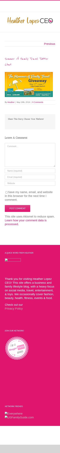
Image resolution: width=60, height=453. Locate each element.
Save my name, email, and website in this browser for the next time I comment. (29, 196)
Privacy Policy (14, 308)
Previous (49, 43)
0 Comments (37, 102)
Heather (11, 102)
